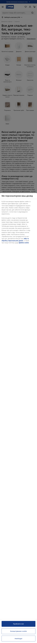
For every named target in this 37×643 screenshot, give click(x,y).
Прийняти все (18, 624)
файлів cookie (24, 243)
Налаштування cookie (18, 631)
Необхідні (18, 638)
